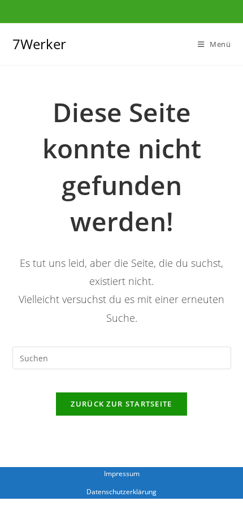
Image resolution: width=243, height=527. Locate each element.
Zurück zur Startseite (121, 404)
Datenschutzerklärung (121, 491)
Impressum (122, 473)
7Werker (39, 43)
